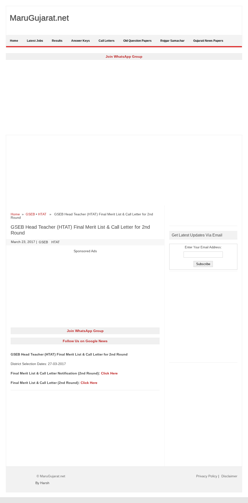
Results (57, 40)
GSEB (30, 214)
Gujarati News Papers (208, 40)
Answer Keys (80, 40)
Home (14, 40)
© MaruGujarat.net (51, 476)
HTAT (42, 214)
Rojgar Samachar (172, 40)
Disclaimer (229, 476)
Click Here (109, 373)
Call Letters (107, 40)
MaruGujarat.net (39, 17)
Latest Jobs (35, 40)
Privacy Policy (206, 476)
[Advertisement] (124, 97)
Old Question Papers (137, 40)
